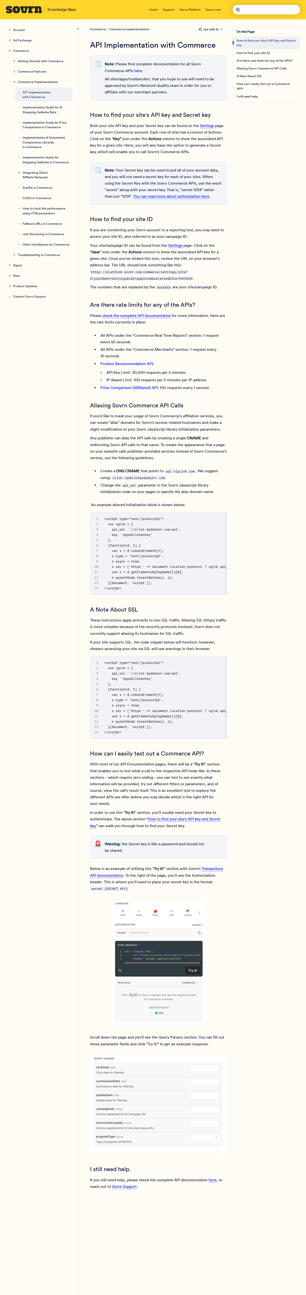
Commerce (21, 51)
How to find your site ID (253, 53)
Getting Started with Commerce (40, 61)
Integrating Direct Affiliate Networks (35, 175)
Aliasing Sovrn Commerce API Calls (262, 68)
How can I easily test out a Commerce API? (263, 86)
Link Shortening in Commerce (43, 234)
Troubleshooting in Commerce (39, 255)
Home (153, 9)
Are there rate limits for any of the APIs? (265, 61)
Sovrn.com (213, 9)
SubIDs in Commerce (37, 188)
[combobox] (266, 9)
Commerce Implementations (38, 82)
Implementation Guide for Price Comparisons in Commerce (44, 124)
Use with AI (211, 29)
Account (19, 30)
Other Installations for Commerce (45, 244)
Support (168, 9)
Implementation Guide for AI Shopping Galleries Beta (42, 109)
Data (16, 276)
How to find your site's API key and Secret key (266, 42)
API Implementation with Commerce (36, 94)
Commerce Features (32, 71)
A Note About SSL (249, 76)
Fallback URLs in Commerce (42, 224)
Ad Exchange (22, 40)
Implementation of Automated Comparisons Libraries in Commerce (43, 142)
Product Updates (25, 286)
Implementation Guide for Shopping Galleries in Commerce (45, 159)
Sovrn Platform (190, 9)
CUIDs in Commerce (36, 198)
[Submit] (238, 10)
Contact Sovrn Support (29, 296)
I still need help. (248, 96)
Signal (17, 265)
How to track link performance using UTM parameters (43, 210)
